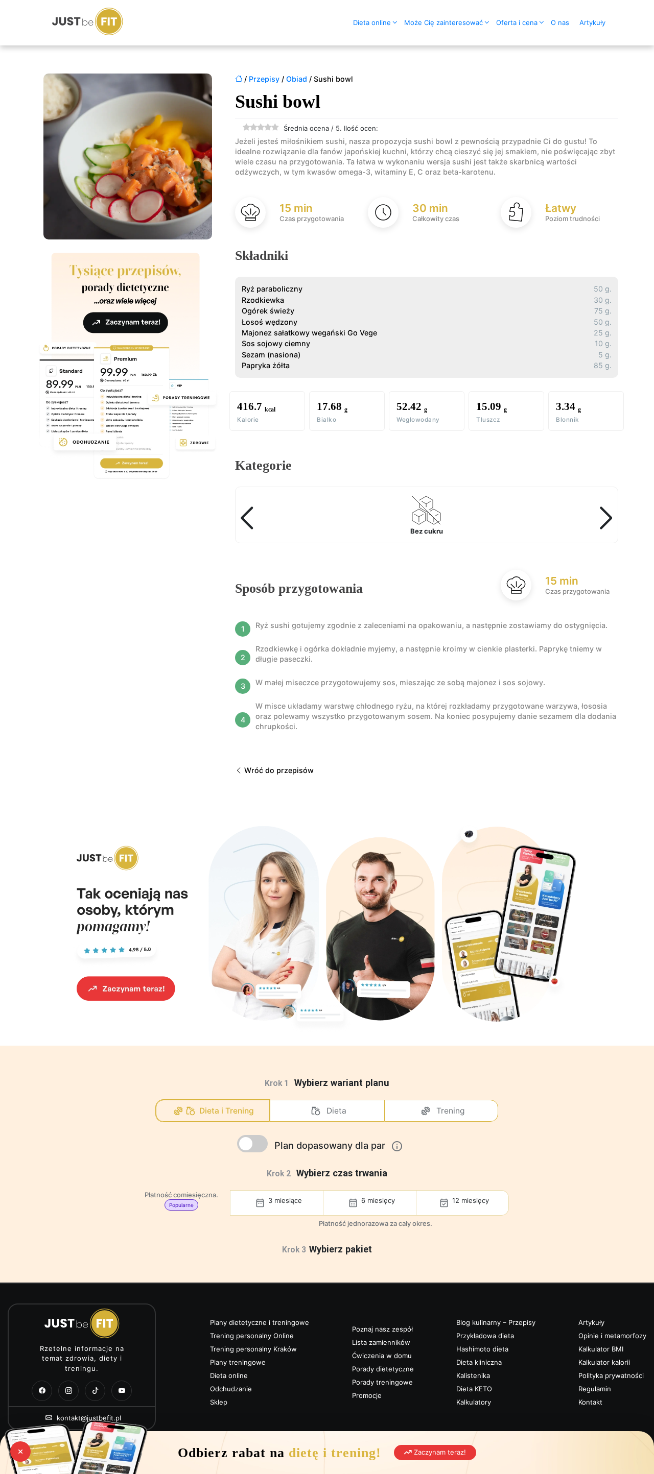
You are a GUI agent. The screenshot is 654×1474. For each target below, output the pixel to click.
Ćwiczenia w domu (382, 1355)
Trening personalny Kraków (253, 1349)
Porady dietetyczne (383, 1369)
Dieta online (372, 22)
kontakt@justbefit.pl (88, 1418)
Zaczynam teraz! (439, 1452)
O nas (560, 22)
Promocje (367, 1395)
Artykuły (592, 22)
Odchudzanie (231, 1389)
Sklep (218, 1402)
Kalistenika (473, 1375)
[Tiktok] (95, 1391)
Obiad (296, 79)
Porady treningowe (382, 1382)
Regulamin (594, 1389)
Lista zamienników (381, 1342)
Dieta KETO (474, 1389)
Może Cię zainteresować (443, 22)
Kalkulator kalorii (604, 1362)
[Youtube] (121, 1391)
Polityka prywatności (611, 1375)
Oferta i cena (517, 22)
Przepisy (264, 79)
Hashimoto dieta (482, 1349)
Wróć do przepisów (278, 770)
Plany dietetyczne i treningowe (259, 1322)
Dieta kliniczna (479, 1362)
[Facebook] (42, 1391)
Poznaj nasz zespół (382, 1329)
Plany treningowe (238, 1362)
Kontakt (590, 1402)
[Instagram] (68, 1391)
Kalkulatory (473, 1402)
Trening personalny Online (252, 1336)
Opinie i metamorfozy (612, 1336)
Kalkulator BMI (600, 1349)
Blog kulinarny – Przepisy (495, 1322)
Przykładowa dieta (485, 1336)
